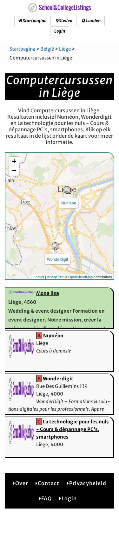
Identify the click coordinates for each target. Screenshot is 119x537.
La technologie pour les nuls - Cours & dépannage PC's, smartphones (72, 429)
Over (21, 483)
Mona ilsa (47, 293)
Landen (93, 20)
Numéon (68, 202)
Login (59, 31)
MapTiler (57, 276)
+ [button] (14, 161)
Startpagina (34, 20)
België (47, 49)
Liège (65, 49)
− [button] (14, 171)
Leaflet (39, 276)
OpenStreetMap (80, 276)
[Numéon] (67, 190)
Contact (48, 483)
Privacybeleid (87, 483)
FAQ (46, 498)
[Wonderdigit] (55, 246)
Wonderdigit (57, 259)
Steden (65, 20)
